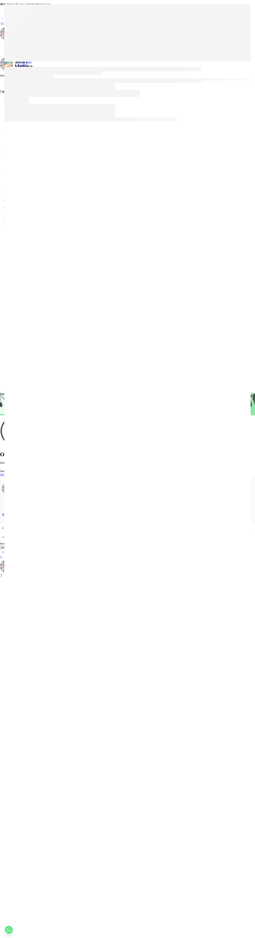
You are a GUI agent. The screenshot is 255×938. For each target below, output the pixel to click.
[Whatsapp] (9, 930)
